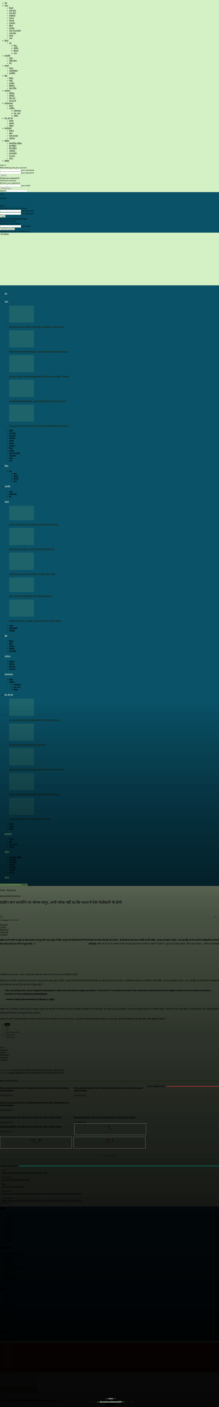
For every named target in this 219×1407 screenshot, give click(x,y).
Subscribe (109, 1138)
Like (110, 1125)
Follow (36, 1138)
